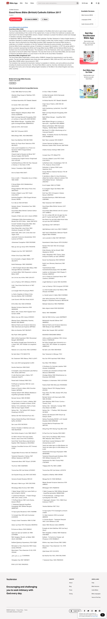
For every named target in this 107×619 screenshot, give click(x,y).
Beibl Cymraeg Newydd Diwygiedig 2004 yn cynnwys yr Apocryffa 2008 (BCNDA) (24, 118)
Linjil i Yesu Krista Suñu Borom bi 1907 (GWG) (23, 286)
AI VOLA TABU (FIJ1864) (49, 91)
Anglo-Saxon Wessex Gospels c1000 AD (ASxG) (23, 109)
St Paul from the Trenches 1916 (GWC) (53, 433)
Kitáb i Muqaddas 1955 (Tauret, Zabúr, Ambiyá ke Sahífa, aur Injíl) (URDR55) (53, 255)
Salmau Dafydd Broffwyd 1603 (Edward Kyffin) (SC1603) (23, 420)
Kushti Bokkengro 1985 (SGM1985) (22, 264)
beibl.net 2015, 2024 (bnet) (20, 127)
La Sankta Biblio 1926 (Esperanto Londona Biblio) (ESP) (24, 273)
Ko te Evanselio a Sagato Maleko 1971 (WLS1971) (23, 260)
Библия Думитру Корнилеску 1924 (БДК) (24, 542)
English (11, 15)
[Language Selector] (91, 3)
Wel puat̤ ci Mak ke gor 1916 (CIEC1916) (23, 483)
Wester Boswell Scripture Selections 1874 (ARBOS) (54, 483)
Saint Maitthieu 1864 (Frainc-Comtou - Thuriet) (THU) (53, 402)
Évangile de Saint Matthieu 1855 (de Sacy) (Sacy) (55, 529)
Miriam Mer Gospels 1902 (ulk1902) (53, 330)
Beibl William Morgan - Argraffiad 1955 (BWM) (54, 118)
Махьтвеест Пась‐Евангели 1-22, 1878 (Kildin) (54, 547)
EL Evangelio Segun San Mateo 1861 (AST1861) (53, 189)
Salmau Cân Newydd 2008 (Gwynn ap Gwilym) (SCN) (53, 415)
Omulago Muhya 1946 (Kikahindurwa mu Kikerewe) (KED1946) (54, 376)
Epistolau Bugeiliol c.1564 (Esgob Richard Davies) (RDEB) (24, 198)
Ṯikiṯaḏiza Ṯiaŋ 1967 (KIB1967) (21, 560)
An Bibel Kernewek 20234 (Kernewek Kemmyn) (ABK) (53, 96)
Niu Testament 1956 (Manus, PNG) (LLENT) (24, 358)
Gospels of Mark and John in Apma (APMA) (24, 216)
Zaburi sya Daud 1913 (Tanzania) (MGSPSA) (24, 525)
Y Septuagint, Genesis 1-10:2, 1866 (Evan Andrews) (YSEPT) (54, 501)
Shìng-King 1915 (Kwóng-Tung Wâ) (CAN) (54, 429)
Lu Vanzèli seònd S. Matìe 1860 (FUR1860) (55, 295)
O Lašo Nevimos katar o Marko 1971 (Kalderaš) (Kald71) (22, 376)
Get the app (85, 3)
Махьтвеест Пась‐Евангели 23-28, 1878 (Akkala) (24, 551)
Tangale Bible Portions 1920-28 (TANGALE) (24, 452)
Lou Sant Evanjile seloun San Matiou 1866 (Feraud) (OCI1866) (54, 290)
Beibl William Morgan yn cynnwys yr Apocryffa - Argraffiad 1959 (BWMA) (53, 122)
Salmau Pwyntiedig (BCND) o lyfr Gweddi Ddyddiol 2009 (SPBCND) (54, 420)
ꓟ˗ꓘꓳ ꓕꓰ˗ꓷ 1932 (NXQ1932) (20, 564)
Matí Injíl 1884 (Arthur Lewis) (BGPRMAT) (54, 317)
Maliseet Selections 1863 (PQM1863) (53, 304)
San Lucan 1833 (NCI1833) (19, 424)
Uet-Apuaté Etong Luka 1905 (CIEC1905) (24, 474)
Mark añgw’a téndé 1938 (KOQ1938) (53, 308)
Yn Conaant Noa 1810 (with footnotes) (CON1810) (23, 516)
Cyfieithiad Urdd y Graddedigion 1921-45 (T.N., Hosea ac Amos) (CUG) (54, 164)
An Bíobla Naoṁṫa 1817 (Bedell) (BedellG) (54, 100)
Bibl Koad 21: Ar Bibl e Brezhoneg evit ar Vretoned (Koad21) (54, 131)
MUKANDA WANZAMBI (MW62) (51, 334)
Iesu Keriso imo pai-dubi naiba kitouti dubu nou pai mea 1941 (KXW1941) (55, 220)
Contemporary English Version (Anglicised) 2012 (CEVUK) (24, 159)
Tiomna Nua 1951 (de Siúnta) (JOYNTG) (54, 470)
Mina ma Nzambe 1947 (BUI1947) (21, 330)
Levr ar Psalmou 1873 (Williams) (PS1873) (24, 282)
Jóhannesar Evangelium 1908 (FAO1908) (23, 242)
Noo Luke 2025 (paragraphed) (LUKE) (23, 363)
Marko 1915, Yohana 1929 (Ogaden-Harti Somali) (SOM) (24, 312)
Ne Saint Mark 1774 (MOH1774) (21, 354)
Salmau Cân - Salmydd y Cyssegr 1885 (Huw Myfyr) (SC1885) (54, 407)
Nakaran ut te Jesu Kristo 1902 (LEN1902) (24, 349)
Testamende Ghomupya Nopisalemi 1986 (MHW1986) (54, 452)
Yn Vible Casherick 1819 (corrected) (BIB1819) (53, 516)
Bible (21, 3)
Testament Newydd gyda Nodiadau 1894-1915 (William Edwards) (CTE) (54, 457)
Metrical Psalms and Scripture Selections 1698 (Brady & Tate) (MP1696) (54, 326)
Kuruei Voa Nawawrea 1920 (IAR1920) (53, 260)
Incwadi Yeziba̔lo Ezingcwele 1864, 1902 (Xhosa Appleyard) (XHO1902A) (23, 224)
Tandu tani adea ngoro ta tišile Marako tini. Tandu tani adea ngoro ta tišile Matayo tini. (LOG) (55, 447)
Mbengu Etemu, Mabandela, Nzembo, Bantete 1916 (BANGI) (23, 321)
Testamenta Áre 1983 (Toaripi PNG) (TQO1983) (53, 461)
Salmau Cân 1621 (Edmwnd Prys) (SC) (23, 415)
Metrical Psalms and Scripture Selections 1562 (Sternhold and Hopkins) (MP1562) (24, 326)
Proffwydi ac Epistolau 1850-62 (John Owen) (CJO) (23, 385)
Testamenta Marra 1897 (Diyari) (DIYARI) (24, 461)
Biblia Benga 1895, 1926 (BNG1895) (22, 135)
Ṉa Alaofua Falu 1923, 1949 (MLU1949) (54, 555)
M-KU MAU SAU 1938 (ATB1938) (21, 304)
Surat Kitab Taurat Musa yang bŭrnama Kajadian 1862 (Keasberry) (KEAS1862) (23, 442)
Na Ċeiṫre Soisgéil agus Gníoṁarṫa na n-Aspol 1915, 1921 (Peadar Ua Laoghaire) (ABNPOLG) (54, 344)
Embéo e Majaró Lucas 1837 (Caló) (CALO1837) (22, 194)
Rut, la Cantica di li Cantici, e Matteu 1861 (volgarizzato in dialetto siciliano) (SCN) (24, 402)
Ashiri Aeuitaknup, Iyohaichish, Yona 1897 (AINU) (54, 109)
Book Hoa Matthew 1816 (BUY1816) (22, 140)
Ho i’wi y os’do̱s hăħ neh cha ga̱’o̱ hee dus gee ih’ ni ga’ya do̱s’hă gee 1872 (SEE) (54, 216)
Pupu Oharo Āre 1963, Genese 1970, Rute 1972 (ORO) (54, 393)
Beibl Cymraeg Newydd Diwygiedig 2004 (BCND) (54, 113)
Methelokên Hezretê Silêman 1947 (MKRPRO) (52, 321)
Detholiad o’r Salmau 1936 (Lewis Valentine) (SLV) (52, 168)
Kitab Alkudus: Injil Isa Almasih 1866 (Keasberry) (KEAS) (53, 251)
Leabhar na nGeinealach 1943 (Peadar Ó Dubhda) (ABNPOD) (54, 273)
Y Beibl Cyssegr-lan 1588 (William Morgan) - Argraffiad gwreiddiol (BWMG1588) (55, 492)
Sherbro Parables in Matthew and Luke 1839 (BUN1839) (23, 429)
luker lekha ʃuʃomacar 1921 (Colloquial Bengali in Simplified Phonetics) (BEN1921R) (55, 299)
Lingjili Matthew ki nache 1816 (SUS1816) (54, 282)
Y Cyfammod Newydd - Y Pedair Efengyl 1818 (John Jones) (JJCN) (24, 496)
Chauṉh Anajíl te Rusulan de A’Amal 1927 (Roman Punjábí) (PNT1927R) (23, 155)
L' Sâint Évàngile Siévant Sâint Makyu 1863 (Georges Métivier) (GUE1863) (24, 268)
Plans (26, 3)
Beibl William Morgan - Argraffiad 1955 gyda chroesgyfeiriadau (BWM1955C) (23, 122)
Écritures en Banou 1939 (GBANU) (22, 529)
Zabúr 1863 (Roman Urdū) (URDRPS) (53, 525)
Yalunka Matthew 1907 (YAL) (51, 506)
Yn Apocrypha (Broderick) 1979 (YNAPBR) (24, 511)
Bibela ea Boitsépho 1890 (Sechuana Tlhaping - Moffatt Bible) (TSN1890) (53, 127)
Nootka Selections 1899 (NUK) (21, 367)
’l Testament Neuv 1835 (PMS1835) (52, 560)
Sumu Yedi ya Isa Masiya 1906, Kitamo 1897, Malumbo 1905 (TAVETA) (53, 437)
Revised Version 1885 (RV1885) (21, 398)
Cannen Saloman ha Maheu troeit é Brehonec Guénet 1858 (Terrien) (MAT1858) (55, 144)
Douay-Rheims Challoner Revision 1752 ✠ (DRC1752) (54, 172)
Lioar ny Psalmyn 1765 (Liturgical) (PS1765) (55, 286)
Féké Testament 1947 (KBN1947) (52, 203)
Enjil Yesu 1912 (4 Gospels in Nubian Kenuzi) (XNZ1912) (53, 194)
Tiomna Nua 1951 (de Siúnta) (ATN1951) (23, 470)
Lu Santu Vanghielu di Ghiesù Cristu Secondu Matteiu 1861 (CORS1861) (22, 295)
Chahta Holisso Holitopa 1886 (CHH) (53, 150)
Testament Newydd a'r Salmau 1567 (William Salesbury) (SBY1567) (22, 457)
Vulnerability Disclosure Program (14, 611)
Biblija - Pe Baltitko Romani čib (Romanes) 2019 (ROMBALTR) (54, 135)
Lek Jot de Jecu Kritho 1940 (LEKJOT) (23, 277)
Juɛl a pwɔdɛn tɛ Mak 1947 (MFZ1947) (53, 238)
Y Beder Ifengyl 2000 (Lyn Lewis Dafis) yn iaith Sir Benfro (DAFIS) (24, 492)
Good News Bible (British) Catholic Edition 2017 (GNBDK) (24, 211)
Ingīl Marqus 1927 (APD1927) (51, 225)
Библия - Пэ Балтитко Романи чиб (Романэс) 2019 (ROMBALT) (53, 538)
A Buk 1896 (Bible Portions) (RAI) (21, 91)
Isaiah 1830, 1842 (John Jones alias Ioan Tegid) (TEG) (23, 233)
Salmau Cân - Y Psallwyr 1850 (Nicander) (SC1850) (54, 411)
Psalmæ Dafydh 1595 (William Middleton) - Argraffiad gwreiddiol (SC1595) (24, 393)
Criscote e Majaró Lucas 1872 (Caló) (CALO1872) (53, 159)
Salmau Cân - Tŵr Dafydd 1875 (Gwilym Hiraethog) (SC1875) (23, 411)
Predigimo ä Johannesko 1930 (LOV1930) (54, 380)
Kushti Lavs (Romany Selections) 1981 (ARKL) (53, 264)
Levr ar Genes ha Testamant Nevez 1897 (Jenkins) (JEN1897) (54, 277)
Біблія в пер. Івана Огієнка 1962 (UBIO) (54, 542)
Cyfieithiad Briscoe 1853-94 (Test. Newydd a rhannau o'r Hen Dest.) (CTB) (24, 164)
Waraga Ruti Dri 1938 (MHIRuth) (51, 479)
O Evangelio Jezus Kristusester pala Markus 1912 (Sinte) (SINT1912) (24, 371)
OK (102, 614)
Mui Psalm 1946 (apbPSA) (19, 334)
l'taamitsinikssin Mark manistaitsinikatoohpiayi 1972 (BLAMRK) (54, 268)
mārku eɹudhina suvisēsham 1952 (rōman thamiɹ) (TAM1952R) (54, 339)
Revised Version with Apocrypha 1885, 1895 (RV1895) (53, 398)
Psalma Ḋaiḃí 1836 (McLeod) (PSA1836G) (54, 385)
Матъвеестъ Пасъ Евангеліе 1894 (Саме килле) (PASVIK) (24, 547)
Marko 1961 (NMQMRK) (49, 312)
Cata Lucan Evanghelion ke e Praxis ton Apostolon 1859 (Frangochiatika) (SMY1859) (23, 149)
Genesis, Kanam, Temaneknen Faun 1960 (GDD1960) (23, 207)
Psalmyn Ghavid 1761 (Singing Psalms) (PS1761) (53, 389)
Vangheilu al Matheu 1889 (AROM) (52, 474)
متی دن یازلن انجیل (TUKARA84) (21, 555)
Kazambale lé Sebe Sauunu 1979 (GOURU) (55, 242)
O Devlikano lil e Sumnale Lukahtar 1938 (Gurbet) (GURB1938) (54, 367)
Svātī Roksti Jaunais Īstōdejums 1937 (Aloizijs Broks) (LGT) (53, 442)
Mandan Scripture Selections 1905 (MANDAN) (22, 308)
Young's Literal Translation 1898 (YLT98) (24, 520)
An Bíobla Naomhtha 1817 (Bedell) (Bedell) (24, 100)
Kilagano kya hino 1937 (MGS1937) (22, 251)
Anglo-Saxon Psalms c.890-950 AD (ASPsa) (53, 105)
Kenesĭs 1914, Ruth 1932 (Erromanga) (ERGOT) (53, 246)
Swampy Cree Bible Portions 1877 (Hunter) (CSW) (24, 447)
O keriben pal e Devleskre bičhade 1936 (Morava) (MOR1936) (54, 371)
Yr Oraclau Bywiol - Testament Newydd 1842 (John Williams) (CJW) (54, 520)
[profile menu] (97, 3)
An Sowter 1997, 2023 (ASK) (20, 105)
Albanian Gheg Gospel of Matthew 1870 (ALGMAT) (23, 96)
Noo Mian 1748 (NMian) (49, 363)
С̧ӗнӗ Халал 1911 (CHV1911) (50, 551)
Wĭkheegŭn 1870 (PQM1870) (50, 488)
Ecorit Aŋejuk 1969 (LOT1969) (51, 185)
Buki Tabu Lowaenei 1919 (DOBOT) (52, 140)
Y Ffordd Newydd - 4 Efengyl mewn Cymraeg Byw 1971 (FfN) (53, 496)
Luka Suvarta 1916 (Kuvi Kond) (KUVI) (23, 299)
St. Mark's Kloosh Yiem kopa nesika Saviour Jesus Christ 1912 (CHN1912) (23, 437)
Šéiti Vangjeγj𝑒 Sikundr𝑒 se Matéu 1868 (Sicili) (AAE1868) (23, 538)
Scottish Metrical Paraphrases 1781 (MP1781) (52, 424)
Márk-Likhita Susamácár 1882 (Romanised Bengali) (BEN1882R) (24, 339)
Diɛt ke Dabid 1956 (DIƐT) (19, 172)
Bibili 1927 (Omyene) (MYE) (20, 131)
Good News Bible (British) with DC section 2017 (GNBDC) (55, 211)
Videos (32, 3)
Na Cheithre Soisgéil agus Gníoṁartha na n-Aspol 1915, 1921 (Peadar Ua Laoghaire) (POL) (24, 344)
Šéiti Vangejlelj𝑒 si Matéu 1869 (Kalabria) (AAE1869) (54, 533)
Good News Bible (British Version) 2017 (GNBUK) (54, 207)
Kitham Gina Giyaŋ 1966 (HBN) (21, 255)
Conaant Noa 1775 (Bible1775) (51, 155)
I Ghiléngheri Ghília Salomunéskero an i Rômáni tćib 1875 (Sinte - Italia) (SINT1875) (24, 220)
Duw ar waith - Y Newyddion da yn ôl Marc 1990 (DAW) (24, 179)
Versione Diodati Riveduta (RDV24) (22, 479)
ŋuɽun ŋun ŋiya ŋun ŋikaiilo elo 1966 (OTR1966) (22, 533)
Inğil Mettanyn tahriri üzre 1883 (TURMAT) (54, 229)
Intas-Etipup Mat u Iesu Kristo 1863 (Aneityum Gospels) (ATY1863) (22, 229)
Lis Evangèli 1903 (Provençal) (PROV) (23, 290)
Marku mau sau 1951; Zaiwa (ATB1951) (23, 317)
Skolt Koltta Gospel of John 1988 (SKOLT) (24, 433)
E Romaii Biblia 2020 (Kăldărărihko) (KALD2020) (22, 185)
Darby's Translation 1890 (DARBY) (22, 168)
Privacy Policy (20, 610)
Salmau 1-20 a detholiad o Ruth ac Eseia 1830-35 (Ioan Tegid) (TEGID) (23, 407)
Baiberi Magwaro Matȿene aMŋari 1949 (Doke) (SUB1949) (23, 113)
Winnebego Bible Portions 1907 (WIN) (23, 488)
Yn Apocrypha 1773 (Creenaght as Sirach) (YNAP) (54, 511)
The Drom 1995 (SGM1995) (20, 466)
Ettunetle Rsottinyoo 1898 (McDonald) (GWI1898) (53, 198)
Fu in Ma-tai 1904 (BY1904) (20, 203)
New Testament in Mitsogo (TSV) (52, 354)
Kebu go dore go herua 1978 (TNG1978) (23, 247)
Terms (25, 610)
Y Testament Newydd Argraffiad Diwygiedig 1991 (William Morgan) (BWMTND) (22, 506)
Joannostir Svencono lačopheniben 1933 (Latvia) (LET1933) (24, 238)
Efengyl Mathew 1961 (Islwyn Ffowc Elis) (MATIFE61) (24, 189)
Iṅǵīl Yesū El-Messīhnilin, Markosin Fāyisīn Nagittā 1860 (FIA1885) (54, 233)
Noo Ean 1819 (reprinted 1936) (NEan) (53, 358)
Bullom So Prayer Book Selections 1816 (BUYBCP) (23, 144)
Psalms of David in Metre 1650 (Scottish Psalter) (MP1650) (23, 389)
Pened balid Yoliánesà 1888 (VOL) (22, 380)
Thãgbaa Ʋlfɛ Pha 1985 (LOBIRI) (51, 466)
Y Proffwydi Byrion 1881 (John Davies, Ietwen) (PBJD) (23, 501)
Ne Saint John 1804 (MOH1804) (51, 349)
